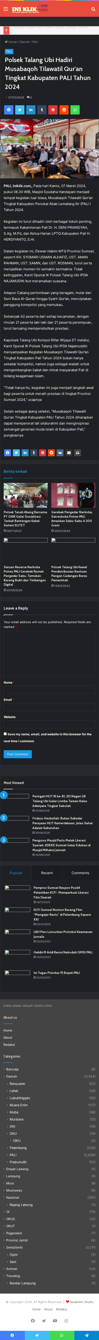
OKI (12, 1126)
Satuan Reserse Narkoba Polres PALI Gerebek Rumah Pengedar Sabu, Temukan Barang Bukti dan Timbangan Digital (25, 576)
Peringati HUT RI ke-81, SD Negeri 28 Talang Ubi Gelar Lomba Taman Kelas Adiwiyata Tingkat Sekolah (59, 801)
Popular (16, 873)
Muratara (16, 1119)
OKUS (10, 1219)
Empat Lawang (17, 1169)
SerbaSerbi (14, 1247)
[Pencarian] (93, 10)
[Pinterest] (53, 109)
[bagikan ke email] (68, 452)
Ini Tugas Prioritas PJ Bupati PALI (57, 973)
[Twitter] (19, 109)
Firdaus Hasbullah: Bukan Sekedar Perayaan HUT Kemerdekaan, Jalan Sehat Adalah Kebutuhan (62, 823)
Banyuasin (17, 1084)
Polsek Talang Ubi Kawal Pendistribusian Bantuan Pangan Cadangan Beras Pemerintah (69, 573)
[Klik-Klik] (30, 9)
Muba (14, 1112)
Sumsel (11, 1269)
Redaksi (9, 1044)
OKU (13, 1133)
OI (7, 1212)
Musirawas (14, 1190)
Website (10, 717)
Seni (13, 1262)
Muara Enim (19, 1105)
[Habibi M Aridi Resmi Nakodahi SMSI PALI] (17, 958)
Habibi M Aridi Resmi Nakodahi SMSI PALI (63, 952)
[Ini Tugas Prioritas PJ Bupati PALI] (17, 979)
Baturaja (12, 1069)
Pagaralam (14, 1233)
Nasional (12, 1197)
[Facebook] (8, 109)
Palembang (18, 1148)
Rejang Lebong (21, 1205)
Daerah (25, 42)
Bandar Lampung (23, 1283)
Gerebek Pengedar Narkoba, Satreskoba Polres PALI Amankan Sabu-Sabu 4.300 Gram (72, 518)
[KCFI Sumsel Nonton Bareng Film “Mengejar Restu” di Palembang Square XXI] (17, 916)
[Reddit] (64, 109)
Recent (47, 873)
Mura (10, 1183)
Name (9, 682)
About (7, 1037)
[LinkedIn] (30, 109)
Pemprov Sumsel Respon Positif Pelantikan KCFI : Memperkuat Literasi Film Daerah (61, 892)
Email (9, 699)
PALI (35, 42)
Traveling (13, 1276)
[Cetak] (77, 452)
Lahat (14, 1091)
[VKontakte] (60, 452)
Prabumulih (18, 1162)
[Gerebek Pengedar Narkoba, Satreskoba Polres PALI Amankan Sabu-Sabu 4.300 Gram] (73, 495)
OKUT (10, 1226)
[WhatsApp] (75, 109)
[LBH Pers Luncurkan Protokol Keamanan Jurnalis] (17, 938)
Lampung (13, 1176)
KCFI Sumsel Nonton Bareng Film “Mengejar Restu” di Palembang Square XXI (62, 914)
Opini (13, 1255)
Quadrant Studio (81, 1302)
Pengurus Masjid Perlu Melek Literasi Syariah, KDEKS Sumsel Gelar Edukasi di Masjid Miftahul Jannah (61, 845)
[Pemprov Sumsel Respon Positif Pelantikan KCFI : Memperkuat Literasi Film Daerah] (17, 894)
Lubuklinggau (20, 1098)
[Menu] (5, 10)
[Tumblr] (42, 109)
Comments (80, 873)
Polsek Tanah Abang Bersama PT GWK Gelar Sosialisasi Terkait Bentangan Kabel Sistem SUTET (25, 518)
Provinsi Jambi (17, 1240)
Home (12, 42)
